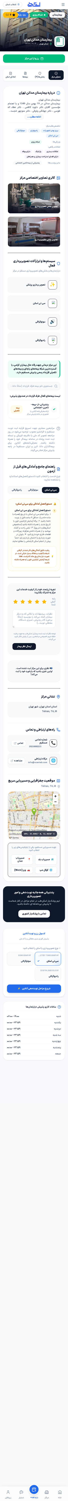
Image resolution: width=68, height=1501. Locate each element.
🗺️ (46, 859)
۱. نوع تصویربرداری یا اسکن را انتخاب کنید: (41, 948)
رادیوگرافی (17, 490)
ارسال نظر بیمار (24, 646)
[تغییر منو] (63, 5)
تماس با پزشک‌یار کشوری (34, 914)
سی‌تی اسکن (51, 490)
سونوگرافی (33, 490)
